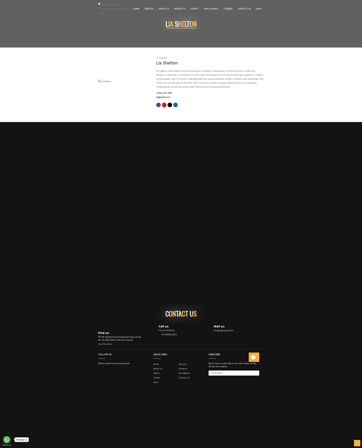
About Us (157, 369)
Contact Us (184, 378)
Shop (155, 382)
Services (183, 364)
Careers (156, 378)
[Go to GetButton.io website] (6, 445)
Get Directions (105, 344)
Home (156, 364)
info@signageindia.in (223, 330)
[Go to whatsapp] (6, 439)
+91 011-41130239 (166, 330)
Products (183, 369)
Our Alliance (184, 373)
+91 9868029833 (168, 334)
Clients (156, 373)
